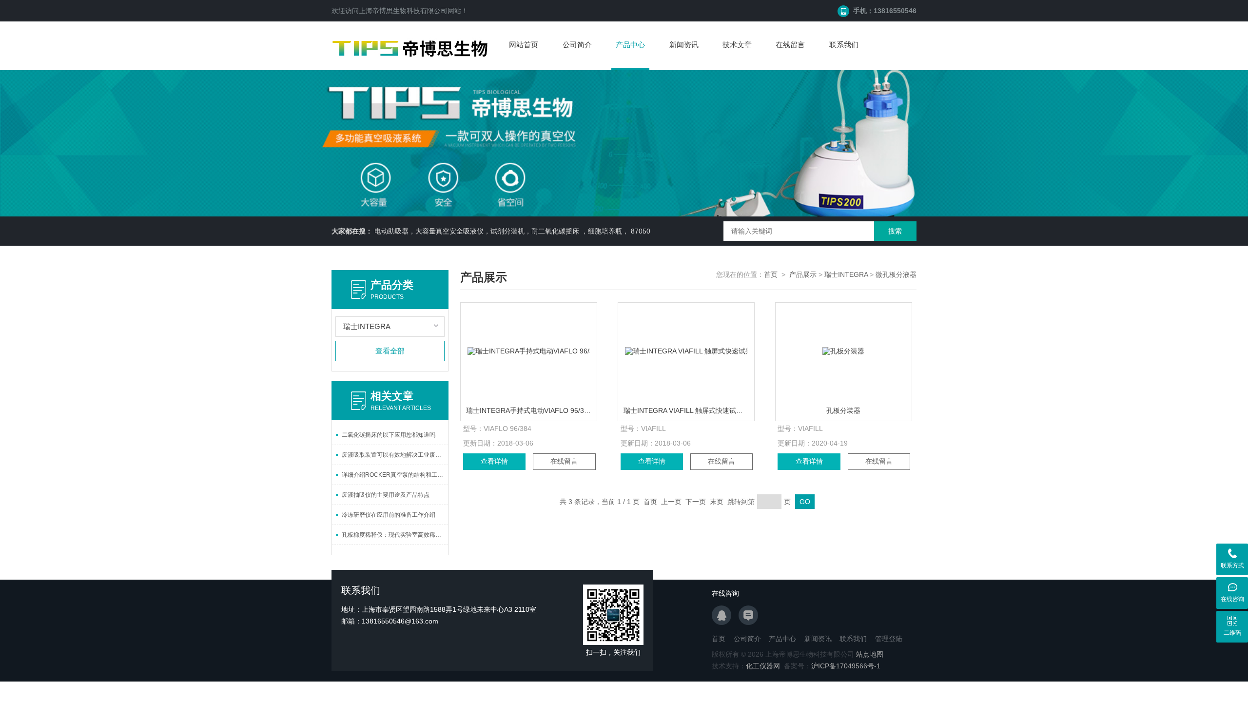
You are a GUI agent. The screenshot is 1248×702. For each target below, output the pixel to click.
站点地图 (869, 654)
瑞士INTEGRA (846, 274)
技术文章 (737, 44)
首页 (771, 274)
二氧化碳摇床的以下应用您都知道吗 (388, 434)
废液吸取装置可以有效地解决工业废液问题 (395, 454)
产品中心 (630, 44)
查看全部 (390, 351)
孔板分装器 (843, 410)
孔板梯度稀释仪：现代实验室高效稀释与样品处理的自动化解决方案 (395, 534)
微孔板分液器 (896, 274)
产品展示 (803, 274)
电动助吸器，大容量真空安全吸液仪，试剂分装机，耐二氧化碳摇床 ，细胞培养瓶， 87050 (512, 231)
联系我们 (843, 44)
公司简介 (577, 44)
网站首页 (523, 44)
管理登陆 (888, 639)
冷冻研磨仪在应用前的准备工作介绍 (388, 514)
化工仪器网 (763, 666)
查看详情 (494, 461)
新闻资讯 (684, 44)
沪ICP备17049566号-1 (845, 666)
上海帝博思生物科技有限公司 (403, 11)
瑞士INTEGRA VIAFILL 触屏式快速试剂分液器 (693, 410)
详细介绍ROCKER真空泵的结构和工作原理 (395, 474)
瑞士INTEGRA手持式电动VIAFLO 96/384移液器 (539, 410)
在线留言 (790, 44)
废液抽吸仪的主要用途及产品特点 (385, 494)
